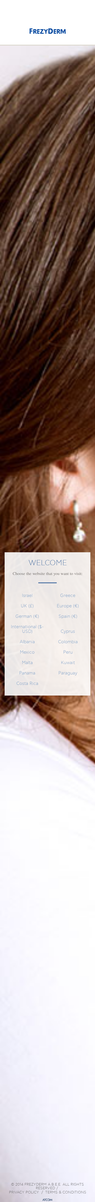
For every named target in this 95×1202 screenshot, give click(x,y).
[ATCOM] (47, 1200)
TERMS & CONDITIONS (65, 1192)
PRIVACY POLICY (24, 1192)
